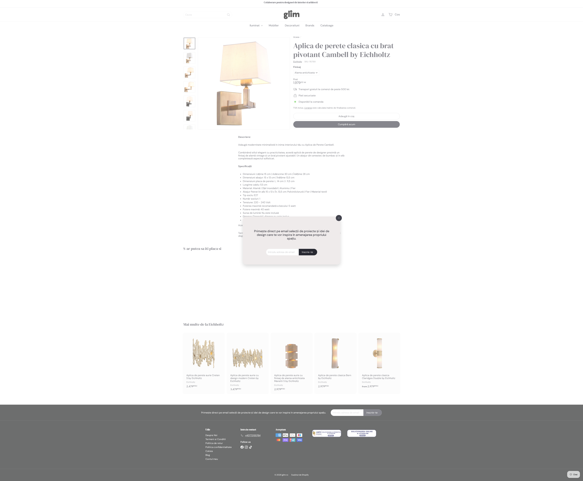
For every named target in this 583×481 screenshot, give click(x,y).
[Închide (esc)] (339, 218)
